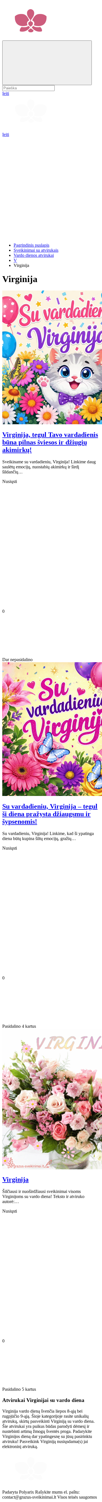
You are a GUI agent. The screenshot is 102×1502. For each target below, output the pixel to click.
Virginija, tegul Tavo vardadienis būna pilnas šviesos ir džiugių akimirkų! (50, 442)
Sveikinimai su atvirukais (36, 250)
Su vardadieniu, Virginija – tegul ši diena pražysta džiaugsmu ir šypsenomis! (49, 814)
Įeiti (5, 134)
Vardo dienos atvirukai (34, 255)
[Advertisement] (51, 187)
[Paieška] (47, 62)
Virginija (15, 1179)
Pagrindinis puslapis (31, 245)
